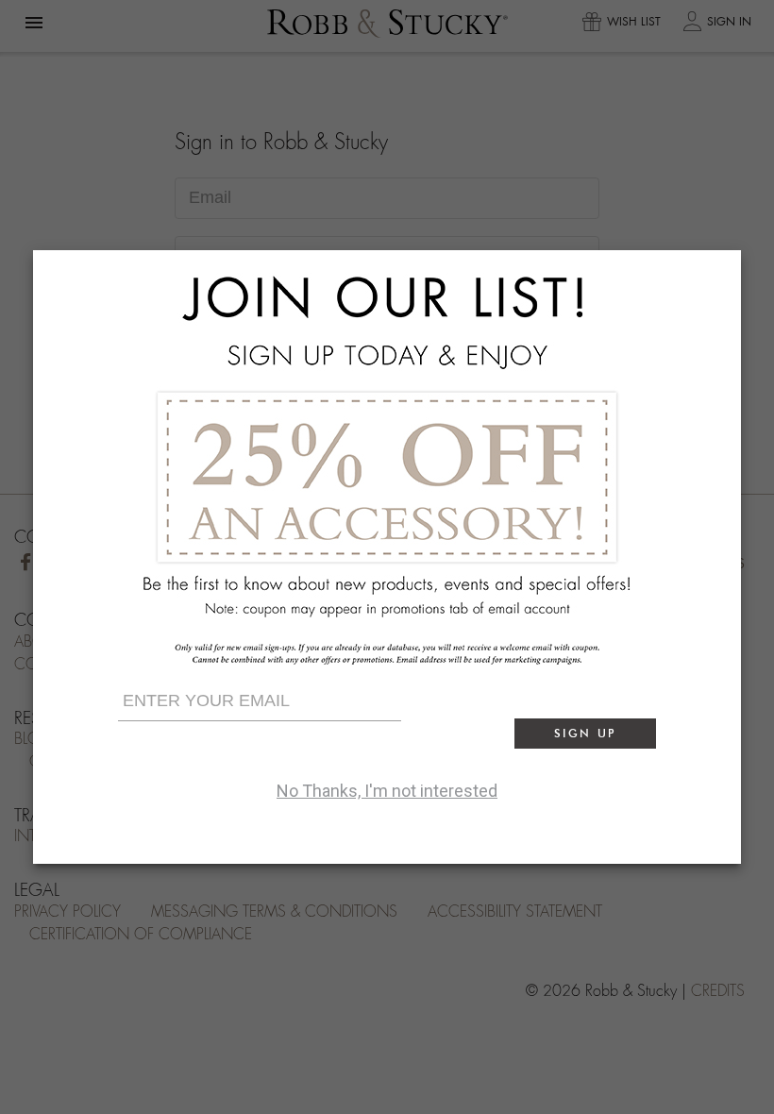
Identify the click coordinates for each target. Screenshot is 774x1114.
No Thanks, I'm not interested (387, 791)
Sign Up (585, 733)
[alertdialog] (387, 557)
